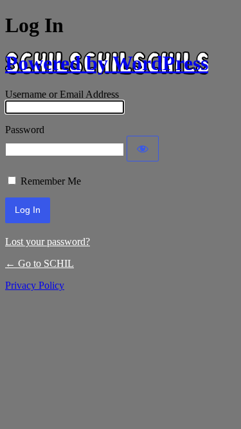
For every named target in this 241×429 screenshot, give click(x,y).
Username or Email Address (62, 94)
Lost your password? (47, 241)
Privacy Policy (34, 285)
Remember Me (51, 181)
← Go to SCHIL (39, 263)
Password (24, 129)
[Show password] (143, 148)
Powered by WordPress (106, 63)
